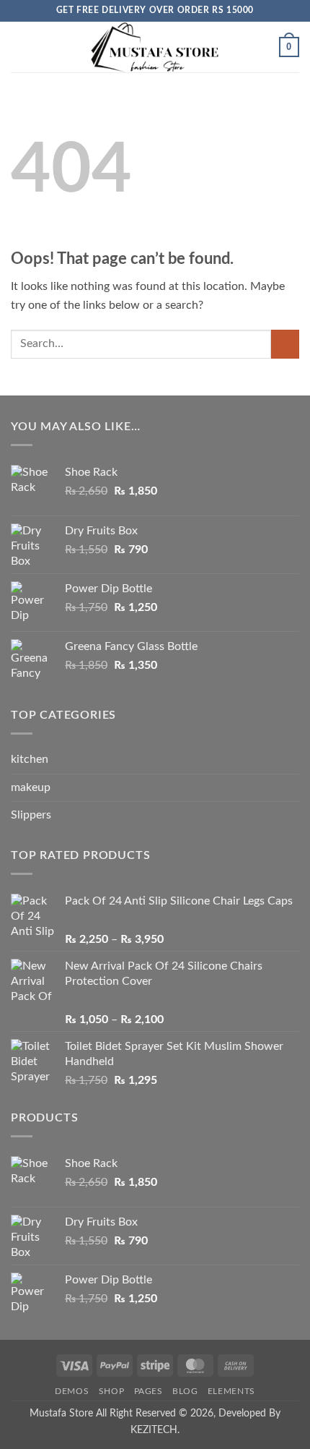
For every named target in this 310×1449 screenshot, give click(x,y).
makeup (30, 787)
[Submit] (285, 344)
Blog (185, 1391)
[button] (19, 46)
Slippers (31, 815)
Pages (148, 1391)
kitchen (29, 759)
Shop (111, 1391)
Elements (231, 1391)
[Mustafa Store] (155, 47)
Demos (72, 1391)
